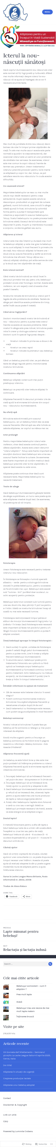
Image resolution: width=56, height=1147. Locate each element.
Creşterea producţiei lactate (17, 1078)
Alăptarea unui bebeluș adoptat (19, 1085)
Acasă (19, 1002)
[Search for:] (28, 964)
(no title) (7, 1065)
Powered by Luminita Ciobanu (18, 1131)
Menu (47, 12)
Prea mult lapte (24, 994)
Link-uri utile (9, 1114)
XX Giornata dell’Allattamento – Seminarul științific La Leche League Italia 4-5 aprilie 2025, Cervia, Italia (27, 1055)
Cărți (5, 1121)
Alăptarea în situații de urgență (18, 1072)
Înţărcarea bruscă (25, 1016)
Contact (7, 1098)
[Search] (50, 963)
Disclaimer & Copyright (15, 1105)
